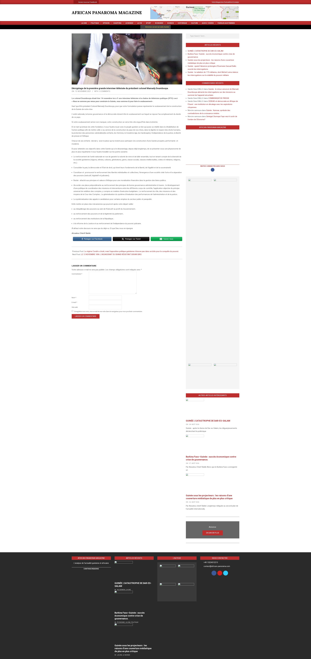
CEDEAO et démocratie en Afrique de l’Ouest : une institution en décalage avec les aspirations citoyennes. (213, 104)
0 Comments (104, 91)
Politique (134, 622)
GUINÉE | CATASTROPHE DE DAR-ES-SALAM (205, 51)
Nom (74, 298)
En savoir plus (212, 533)
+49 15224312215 (211, 562)
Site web (75, 307)
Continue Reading (91, 569)
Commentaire (77, 274)
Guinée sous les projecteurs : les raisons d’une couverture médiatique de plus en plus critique (133, 648)
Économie (121, 622)
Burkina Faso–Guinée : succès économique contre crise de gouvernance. (130, 615)
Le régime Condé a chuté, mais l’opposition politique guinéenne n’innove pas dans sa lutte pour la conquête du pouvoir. (131, 251)
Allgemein (121, 590)
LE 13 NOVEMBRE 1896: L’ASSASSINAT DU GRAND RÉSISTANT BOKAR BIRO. (111, 254)
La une (128, 590)
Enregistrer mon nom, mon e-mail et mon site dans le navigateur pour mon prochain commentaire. (108, 311)
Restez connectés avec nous (212, 166)
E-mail (74, 302)
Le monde (126, 655)
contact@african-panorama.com (217, 566)
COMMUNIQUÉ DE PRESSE (218, 98)
